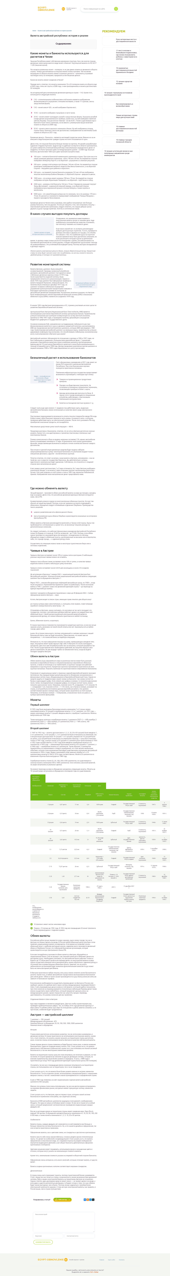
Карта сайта (111, 1259)
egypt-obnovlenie (51, 8)
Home (34, 30)
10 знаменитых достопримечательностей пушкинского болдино (126, 70)
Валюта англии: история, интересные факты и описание (42, 233)
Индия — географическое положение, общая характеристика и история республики (42, 378)
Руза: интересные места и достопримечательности (126, 40)
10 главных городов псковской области (124, 141)
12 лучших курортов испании (124, 82)
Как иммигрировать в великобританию (124, 105)
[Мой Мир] (90, 1200)
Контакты (121, 1259)
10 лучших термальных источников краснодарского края (118, 94)
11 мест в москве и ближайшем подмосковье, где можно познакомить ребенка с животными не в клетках (126, 55)
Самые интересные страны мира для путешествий (126, 116)
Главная (101, 1259)
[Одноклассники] (87, 1200)
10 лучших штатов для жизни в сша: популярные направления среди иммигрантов (118, 153)
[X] (93, 1200)
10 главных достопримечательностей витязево (126, 128)
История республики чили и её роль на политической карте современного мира (85, 284)
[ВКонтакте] (85, 1200)
